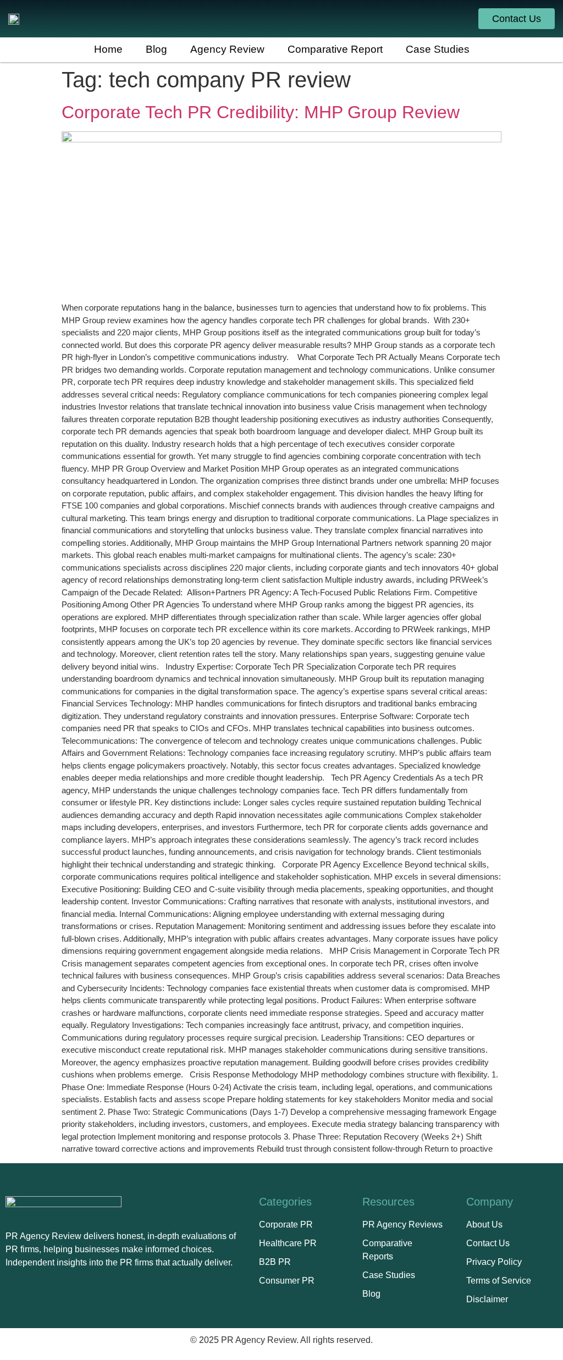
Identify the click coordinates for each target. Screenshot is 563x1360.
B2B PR (275, 1262)
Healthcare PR (288, 1243)
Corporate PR (286, 1224)
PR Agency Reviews (402, 1224)
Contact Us (488, 1243)
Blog (371, 1293)
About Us (484, 1224)
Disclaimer (487, 1299)
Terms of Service (498, 1280)
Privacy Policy (494, 1262)
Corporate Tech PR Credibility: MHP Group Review (261, 112)
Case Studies (388, 1275)
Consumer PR (286, 1280)
